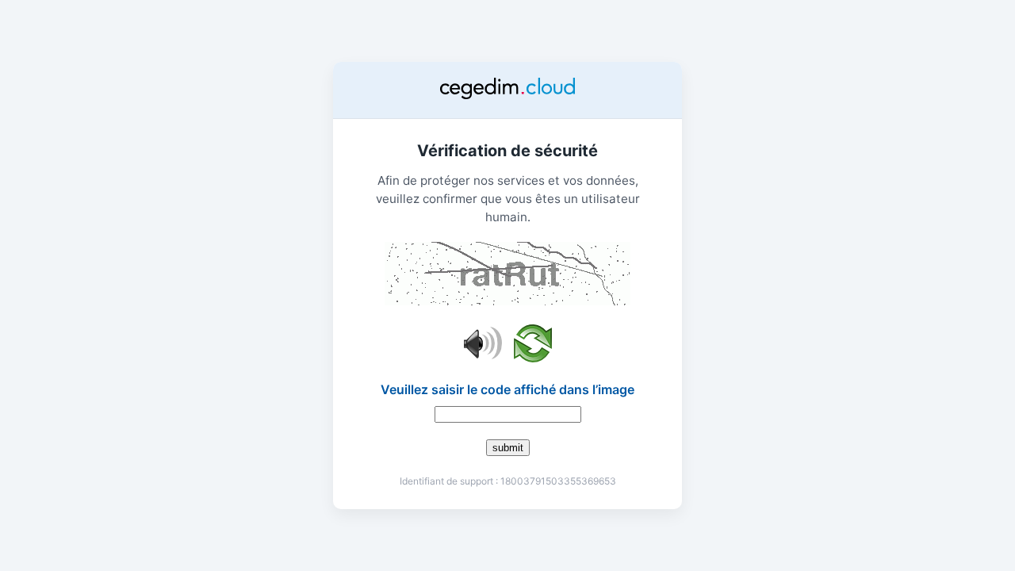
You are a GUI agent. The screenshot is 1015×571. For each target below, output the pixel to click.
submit (507, 448)
